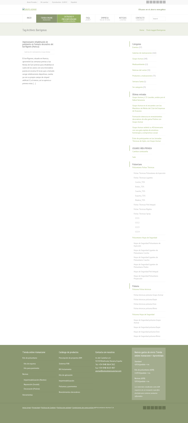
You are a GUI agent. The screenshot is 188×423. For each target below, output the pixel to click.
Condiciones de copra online (83, 408)
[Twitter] (151, 2)
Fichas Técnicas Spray (142, 214)
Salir (134, 157)
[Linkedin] (157, 2)
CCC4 (137, 232)
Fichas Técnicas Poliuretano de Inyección (149, 173)
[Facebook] (154, 2)
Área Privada (31, 2)
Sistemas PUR (64, 364)
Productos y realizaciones (142, 76)
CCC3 (137, 227)
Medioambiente (138, 64)
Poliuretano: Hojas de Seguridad (144, 238)
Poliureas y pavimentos (68, 386)
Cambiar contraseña (140, 151)
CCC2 (137, 223)
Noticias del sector (139, 70)
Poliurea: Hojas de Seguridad (143, 314)
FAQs (88, 18)
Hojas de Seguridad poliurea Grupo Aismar (147, 321)
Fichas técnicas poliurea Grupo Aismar (148, 295)
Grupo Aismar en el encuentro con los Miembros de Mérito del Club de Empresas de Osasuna (148, 108)
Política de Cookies (48, 408)
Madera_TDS (140, 200)
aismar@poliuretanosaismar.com (108, 371)
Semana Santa (138, 81)
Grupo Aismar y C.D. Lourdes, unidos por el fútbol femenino (148, 98)
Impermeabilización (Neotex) (35, 380)
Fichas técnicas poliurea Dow (145, 304)
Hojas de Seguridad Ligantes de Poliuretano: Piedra (146, 265)
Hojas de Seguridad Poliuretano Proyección (146, 277)
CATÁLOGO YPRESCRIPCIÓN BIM (69, 18)
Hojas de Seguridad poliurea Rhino (147, 336)
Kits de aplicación (66, 375)
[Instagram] (161, 2)
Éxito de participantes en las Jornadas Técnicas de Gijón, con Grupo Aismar (146, 139)
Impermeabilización (66, 381)
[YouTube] (164, 2)
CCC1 (137, 218)
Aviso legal (26, 408)
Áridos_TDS (139, 187)
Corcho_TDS (140, 182)
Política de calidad (64, 408)
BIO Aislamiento (65, 369)
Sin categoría (137, 87)
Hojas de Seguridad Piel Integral (146, 271)
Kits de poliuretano (29, 358)
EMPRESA (105, 18)
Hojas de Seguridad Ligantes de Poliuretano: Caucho (146, 258)
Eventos (135, 47)
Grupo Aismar (45, 52)
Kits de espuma (30, 364)
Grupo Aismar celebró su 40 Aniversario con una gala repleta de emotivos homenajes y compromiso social (147, 130)
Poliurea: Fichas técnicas (141, 289)
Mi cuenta (44, 2)
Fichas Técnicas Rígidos (143, 209)
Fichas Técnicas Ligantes (143, 178)
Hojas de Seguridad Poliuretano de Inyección (147, 244)
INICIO (29, 17)
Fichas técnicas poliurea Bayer (145, 299)
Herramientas (27, 395)
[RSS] (147, 2)
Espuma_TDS (140, 196)
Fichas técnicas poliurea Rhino (145, 308)
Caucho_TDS (140, 191)
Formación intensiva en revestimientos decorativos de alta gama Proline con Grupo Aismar (147, 119)
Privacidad (36, 408)
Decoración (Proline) (32, 389)
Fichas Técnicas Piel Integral (145, 205)
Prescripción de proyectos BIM (70, 358)
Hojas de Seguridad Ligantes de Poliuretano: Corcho (146, 251)
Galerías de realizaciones (32, 52)
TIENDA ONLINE (47, 18)
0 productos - (59, 2)
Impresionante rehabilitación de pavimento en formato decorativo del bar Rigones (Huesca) (37, 44)
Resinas (25, 374)
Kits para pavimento (31, 368)
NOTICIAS (122, 18)
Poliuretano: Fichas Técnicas (143, 167)
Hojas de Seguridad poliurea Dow (147, 332)
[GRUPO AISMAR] (29, 9)
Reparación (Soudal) (31, 384)
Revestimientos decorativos (69, 392)
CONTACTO (140, 18)
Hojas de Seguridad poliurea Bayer (147, 327)
